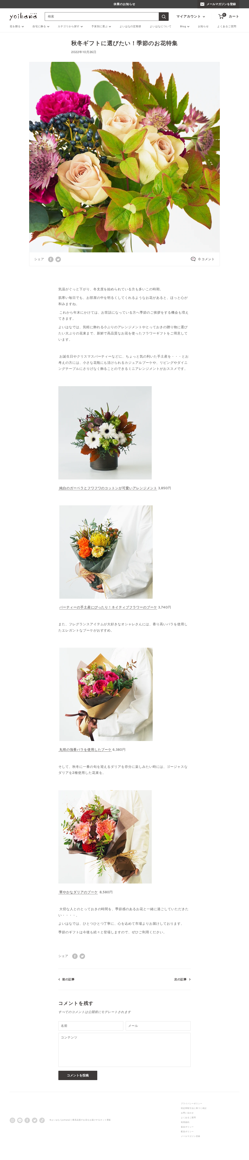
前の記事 (68, 979)
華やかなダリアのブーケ (78, 892)
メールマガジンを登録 (221, 4)
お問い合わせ (187, 1113)
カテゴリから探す (69, 26)
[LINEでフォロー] (20, 1120)
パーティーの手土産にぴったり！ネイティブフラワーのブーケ (108, 607)
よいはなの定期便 (130, 26)
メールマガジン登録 (190, 1136)
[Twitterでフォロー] (34, 1120)
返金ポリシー (187, 1127)
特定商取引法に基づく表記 (194, 1108)
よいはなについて (161, 26)
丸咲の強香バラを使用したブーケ (85, 749)
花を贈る (15, 26)
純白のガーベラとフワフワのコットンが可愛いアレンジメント (107, 488)
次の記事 (180, 979)
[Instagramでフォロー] (12, 1120)
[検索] (164, 16)
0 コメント (206, 259)
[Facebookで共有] (50, 259)
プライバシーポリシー (191, 1103)
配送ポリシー (187, 1131)
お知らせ (203, 26)
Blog (183, 26)
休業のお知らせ (124, 4)
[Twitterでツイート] (58, 259)
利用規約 (185, 1122)
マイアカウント (189, 16)
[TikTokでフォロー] (42, 1120)
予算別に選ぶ (99, 26)
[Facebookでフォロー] (27, 1120)
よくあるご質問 (226, 26)
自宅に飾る (39, 26)
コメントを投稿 (78, 1075)
